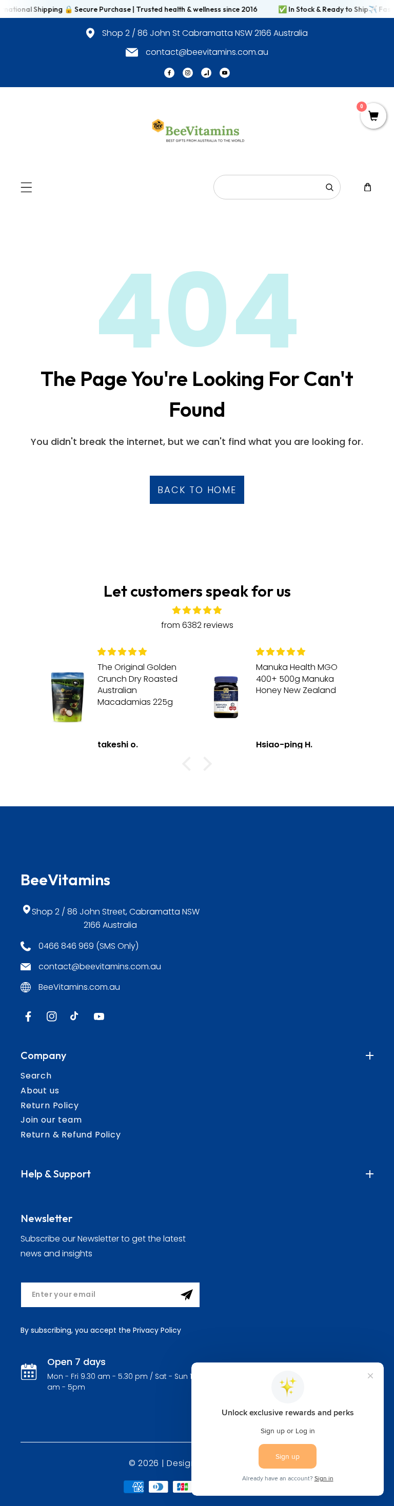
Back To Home (197, 489)
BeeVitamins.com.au (79, 987)
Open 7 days (76, 1361)
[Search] (329, 187)
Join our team (51, 1120)
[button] (26, 187)
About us (40, 1090)
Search (36, 1076)
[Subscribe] (187, 1295)
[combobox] (277, 187)
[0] (373, 117)
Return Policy (49, 1105)
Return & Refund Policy (71, 1135)
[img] (197, 610)
